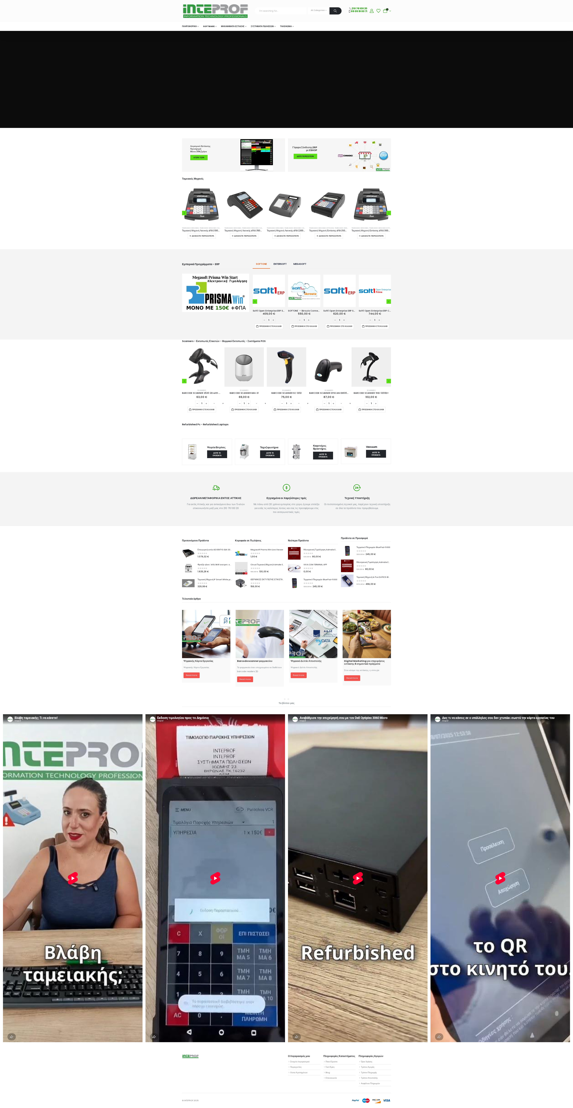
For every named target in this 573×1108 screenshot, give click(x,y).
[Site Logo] (215, 11)
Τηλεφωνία (286, 26)
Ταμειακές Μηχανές (190, 228)
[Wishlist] (378, 11)
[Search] (335, 10)
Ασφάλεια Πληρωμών (370, 1083)
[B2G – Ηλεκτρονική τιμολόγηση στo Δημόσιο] (313, 645)
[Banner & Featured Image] (339, 155)
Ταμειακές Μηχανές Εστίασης (212, 228)
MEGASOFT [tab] (299, 275)
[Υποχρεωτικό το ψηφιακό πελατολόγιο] (367, 645)
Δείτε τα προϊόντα (217, 465)
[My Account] (371, 11)
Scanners (201, 401)
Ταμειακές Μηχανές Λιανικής (381, 228)
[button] (184, 218)
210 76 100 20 (359, 8)
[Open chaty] (565, 1101)
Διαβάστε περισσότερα (203, 236)
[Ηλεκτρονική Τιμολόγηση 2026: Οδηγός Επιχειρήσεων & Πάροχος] (206, 645)
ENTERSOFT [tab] (280, 275)
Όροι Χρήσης (366, 1061)
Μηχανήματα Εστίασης (232, 26)
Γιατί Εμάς (330, 1067)
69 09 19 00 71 (359, 11)
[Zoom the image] (215, 286)
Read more (191, 693)
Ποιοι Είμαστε (332, 1061)
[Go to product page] (201, 204)
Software (209, 26)
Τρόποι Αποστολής (369, 1078)
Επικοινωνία (331, 1078)
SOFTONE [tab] (261, 275)
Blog (328, 1072)
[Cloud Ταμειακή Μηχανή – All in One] (260, 645)
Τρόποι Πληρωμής (369, 1072)
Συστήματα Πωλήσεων (262, 26)
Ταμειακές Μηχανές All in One (339, 228)
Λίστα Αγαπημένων (299, 1072)
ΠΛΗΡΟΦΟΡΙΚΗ (189, 26)
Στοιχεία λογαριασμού (299, 1061)
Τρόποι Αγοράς (368, 1067)
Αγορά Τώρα (198, 157)
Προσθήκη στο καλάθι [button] (373, 247)
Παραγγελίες (296, 1067)
